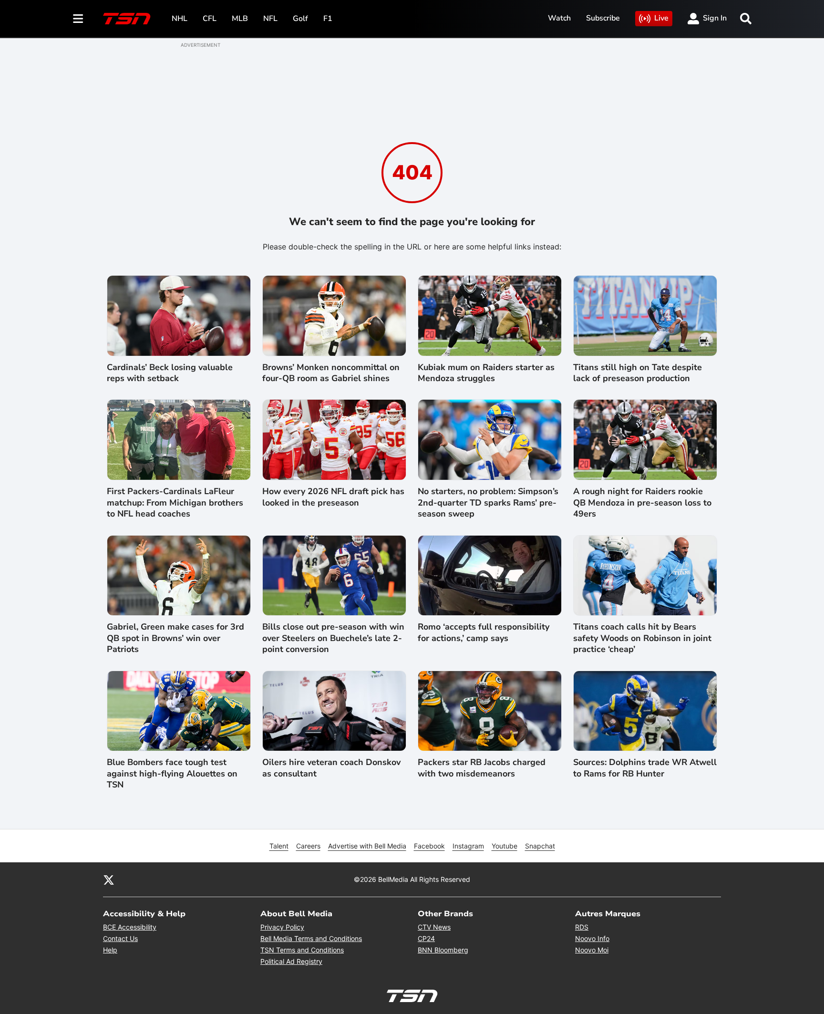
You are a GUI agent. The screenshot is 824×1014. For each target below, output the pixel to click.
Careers (308, 846)
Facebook (429, 846)
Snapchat (540, 846)
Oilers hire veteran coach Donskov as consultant (331, 768)
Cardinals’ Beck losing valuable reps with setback (170, 373)
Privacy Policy (282, 927)
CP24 (426, 938)
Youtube (504, 846)
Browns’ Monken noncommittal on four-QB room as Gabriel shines (331, 373)
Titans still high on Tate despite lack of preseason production (637, 373)
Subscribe (603, 18)
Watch (559, 18)
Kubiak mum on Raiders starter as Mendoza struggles (486, 373)
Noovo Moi (591, 950)
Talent (278, 846)
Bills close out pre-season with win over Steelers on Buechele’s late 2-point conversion (333, 638)
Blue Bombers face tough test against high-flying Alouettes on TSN (172, 773)
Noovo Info (592, 938)
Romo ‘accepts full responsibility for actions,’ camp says (483, 632)
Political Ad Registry (291, 961)
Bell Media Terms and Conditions (311, 938)
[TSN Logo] (127, 18)
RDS (581, 927)
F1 (327, 18)
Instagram (468, 846)
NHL (179, 18)
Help (110, 950)
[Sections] (78, 18)
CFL (209, 18)
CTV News (434, 927)
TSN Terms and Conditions (302, 950)
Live (661, 18)
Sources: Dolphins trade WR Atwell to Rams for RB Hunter (645, 768)
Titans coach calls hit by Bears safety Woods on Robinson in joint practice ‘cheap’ (642, 638)
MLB (240, 18)
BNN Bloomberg (443, 950)
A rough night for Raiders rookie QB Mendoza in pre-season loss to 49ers (642, 502)
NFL (270, 18)
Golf (300, 18)
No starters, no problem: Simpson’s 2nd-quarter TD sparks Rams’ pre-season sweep (488, 502)
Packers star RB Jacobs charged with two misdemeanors (482, 768)
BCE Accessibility (129, 927)
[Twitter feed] (108, 879)
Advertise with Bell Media (367, 846)
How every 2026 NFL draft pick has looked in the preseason (333, 497)
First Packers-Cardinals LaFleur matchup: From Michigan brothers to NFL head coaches (175, 502)
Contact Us (120, 938)
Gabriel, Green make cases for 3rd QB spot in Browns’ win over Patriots (175, 638)
